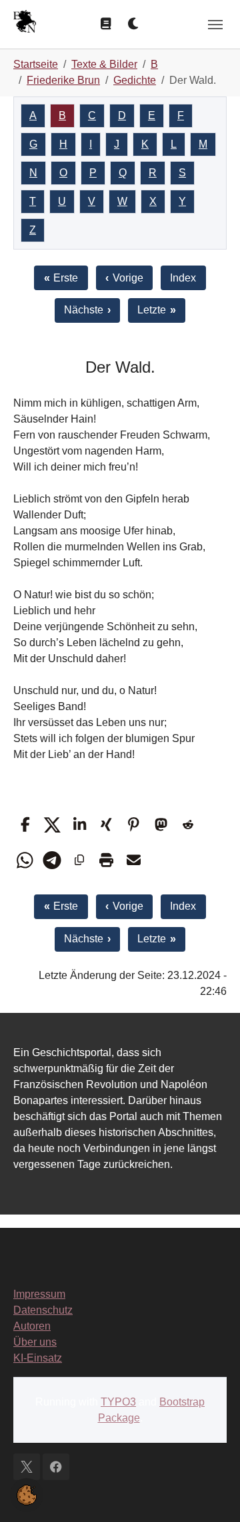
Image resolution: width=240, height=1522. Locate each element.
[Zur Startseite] (24, 23)
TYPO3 (118, 1402)
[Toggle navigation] (215, 24)
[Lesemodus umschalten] (106, 24)
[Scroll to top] (211, 1493)
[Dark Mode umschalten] (134, 24)
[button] (25, 825)
